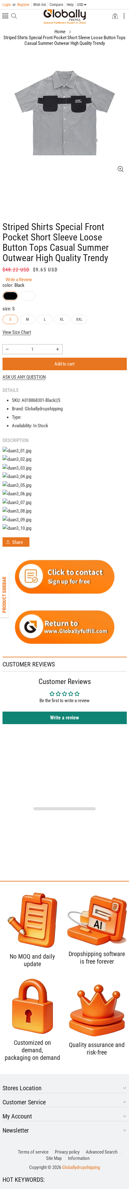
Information (79, 1158)
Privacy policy (67, 1152)
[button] (5, 16)
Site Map (54, 1158)
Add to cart (64, 364)
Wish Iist (39, 5)
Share (17, 542)
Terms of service (33, 1152)
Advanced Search (101, 1152)
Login (7, 5)
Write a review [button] (64, 718)
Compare (56, 5)
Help (70, 5)
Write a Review (19, 279)
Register (21, 5)
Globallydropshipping (81, 1167)
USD (80, 5)
